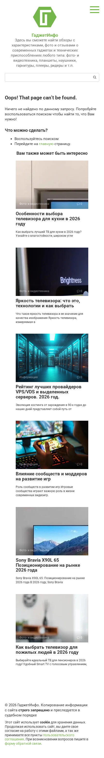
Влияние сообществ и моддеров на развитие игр (51, 476)
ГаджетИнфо (45, 35)
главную (46, 144)
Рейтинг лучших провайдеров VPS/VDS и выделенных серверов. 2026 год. (49, 392)
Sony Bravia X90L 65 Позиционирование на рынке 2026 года (48, 565)
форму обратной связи (23, 743)
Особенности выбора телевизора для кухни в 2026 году (48, 219)
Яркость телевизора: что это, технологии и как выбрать (48, 303)
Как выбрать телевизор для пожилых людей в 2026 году (47, 649)
